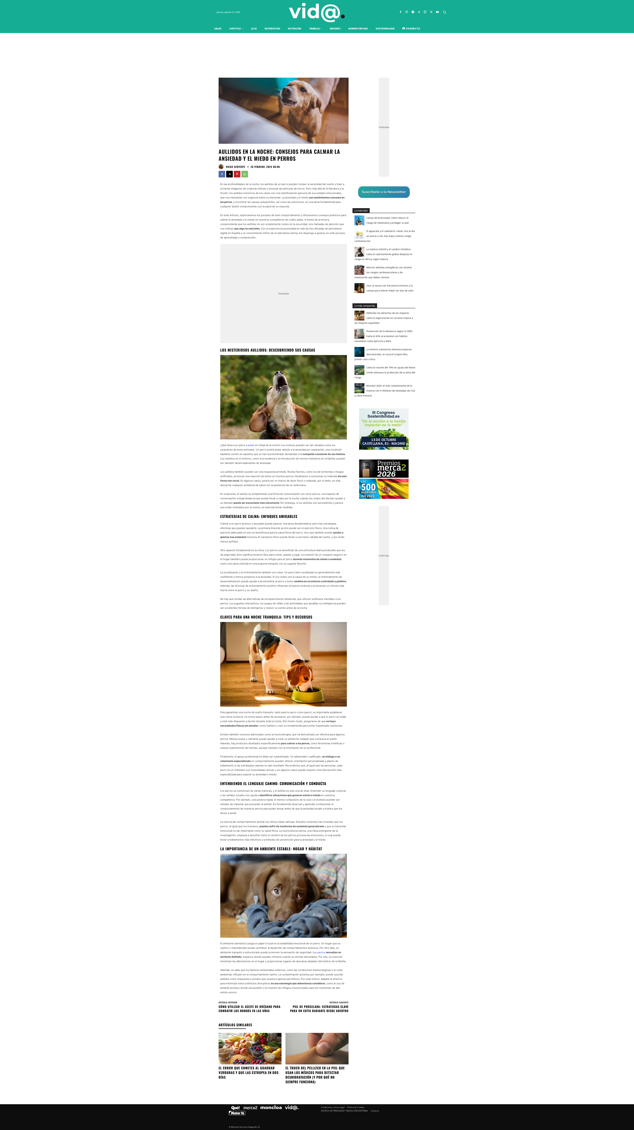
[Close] (374, 512)
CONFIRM (294, 613)
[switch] (358, 564)
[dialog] (317, 565)
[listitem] (317, 557)
